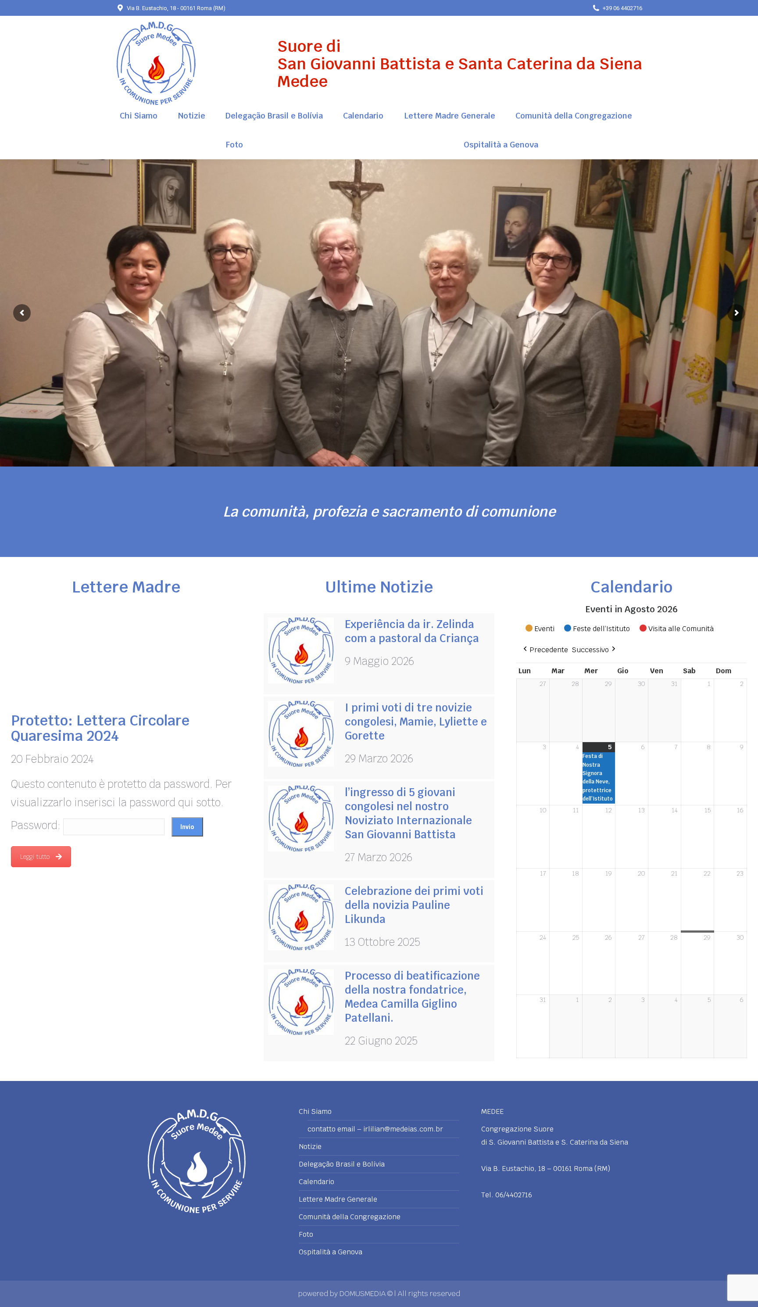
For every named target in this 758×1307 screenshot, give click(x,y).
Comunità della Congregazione (349, 1217)
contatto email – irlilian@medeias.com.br (375, 1129)
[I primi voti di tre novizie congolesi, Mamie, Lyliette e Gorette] (301, 734)
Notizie (310, 1146)
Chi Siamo (315, 1111)
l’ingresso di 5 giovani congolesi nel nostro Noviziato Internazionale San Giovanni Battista (408, 813)
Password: (37, 825)
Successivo (590, 649)
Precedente (548, 649)
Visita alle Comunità (681, 628)
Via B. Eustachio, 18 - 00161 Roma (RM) (176, 8)
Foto (306, 1234)
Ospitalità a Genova (330, 1252)
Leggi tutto (35, 857)
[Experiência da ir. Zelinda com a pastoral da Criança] (301, 650)
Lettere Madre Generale (338, 1199)
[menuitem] (138, 115)
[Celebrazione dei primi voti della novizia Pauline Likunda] (301, 917)
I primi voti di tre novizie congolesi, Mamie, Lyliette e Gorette (416, 722)
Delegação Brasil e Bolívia (342, 1164)
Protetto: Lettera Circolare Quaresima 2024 (100, 728)
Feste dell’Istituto (601, 628)
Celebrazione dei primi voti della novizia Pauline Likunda (414, 905)
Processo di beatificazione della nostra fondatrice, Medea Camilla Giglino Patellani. (412, 997)
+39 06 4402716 (622, 8)
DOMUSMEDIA (363, 1293)
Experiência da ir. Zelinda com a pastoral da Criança (412, 631)
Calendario (316, 1182)
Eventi (544, 628)
